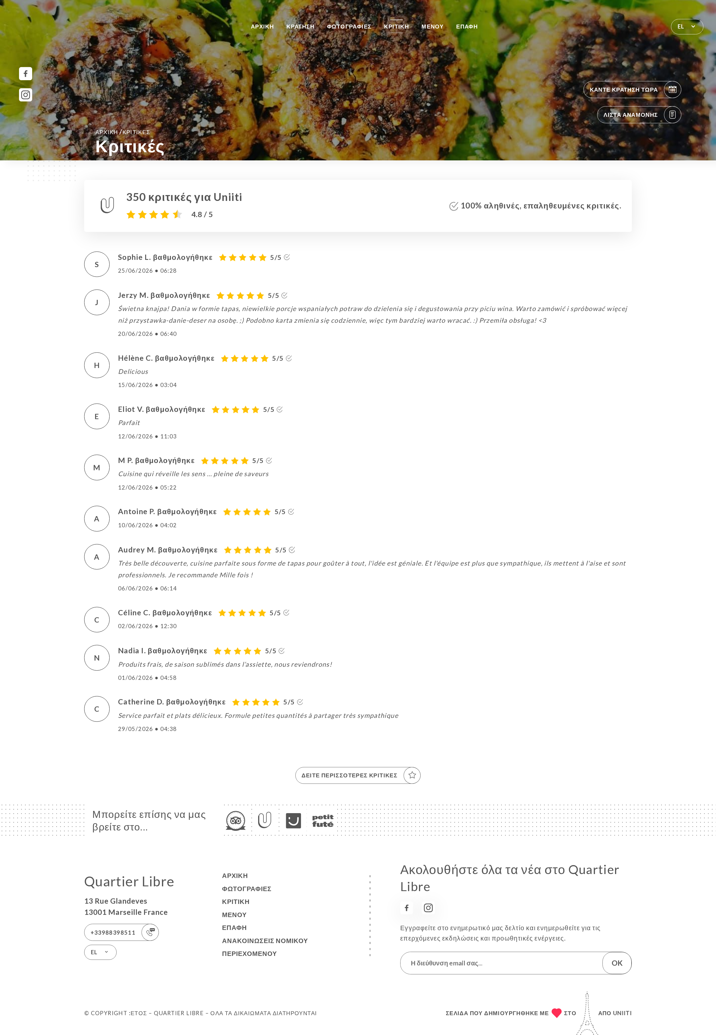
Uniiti (622, 1013)
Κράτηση (300, 26)
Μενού (432, 26)
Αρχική (262, 26)
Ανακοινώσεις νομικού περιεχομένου (265, 947)
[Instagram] (25, 94)
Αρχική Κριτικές (122, 132)
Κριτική (396, 26)
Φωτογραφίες (349, 26)
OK (617, 962)
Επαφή (467, 26)
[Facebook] (25, 73)
